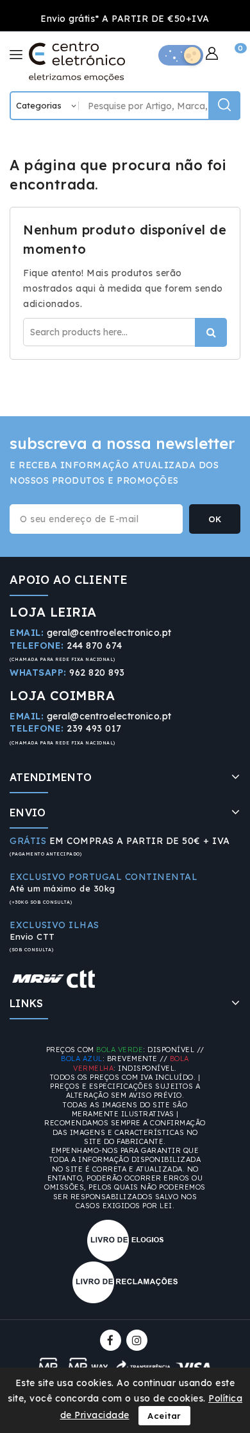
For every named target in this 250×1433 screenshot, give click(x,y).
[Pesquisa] (224, 105)
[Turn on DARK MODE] (180, 55)
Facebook (112, 1340)
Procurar (211, 332)
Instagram (138, 1340)
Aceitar (164, 1416)
